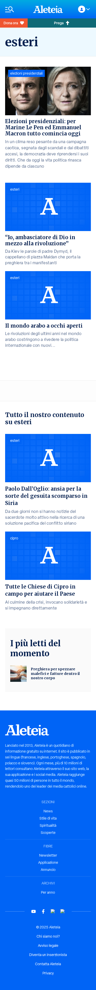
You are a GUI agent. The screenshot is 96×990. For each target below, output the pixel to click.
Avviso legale (48, 945)
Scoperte (48, 832)
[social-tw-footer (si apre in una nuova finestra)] (53, 911)
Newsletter (48, 855)
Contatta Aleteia (48, 964)
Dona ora (11, 22)
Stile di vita (48, 818)
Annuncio (48, 869)
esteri (14, 189)
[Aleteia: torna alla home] (48, 9)
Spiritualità (48, 825)
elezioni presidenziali (26, 73)
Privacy (48, 973)
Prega (58, 22)
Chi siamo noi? (48, 936)
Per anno (48, 892)
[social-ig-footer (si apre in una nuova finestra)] (62, 911)
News (48, 811)
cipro (14, 538)
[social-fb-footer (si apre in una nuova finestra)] (43, 911)
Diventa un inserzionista (48, 954)
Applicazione (48, 862)
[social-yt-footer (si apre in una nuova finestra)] (33, 911)
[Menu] (16, 9)
